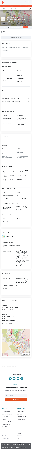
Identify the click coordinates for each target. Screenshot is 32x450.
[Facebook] (14, 378)
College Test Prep (6, 411)
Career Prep (5, 416)
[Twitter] (10, 378)
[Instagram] (21, 378)
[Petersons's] (3, 2)
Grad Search (20, 414)
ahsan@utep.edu (10, 320)
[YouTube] (18, 378)
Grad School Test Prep (7, 414)
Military (4, 419)
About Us (19, 433)
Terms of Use (5, 440)
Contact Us (19, 435)
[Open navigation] (28, 2)
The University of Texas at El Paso (20, 6)
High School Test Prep (7, 421)
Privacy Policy (5, 438)
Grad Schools (8, 6)
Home (2, 6)
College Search (20, 411)
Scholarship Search (21, 416)
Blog (18, 441)
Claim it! (25, 27)
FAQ (18, 438)
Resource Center (21, 419)
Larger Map (25, 354)
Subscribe (16, 400)
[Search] (25, 2)
